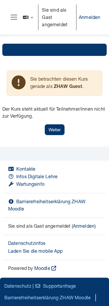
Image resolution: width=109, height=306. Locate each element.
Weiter (55, 129)
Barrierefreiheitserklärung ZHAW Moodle (47, 297)
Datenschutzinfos (27, 243)
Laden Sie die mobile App (35, 251)
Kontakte (25, 168)
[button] (28, 17)
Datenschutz (17, 286)
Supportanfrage (59, 286)
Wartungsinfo (30, 184)
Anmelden (89, 17)
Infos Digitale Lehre (37, 176)
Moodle (42, 268)
